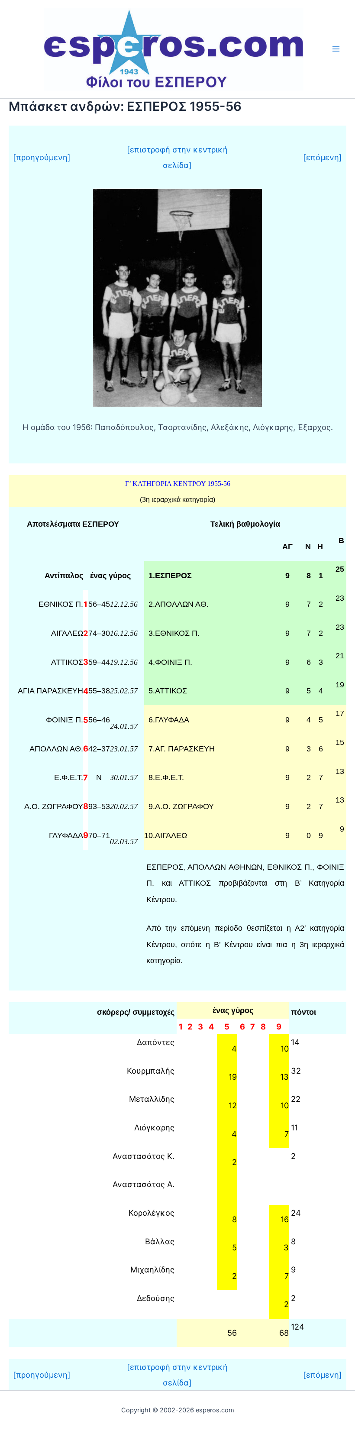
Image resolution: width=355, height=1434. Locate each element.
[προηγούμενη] (42, 157)
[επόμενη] (322, 157)
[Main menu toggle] (336, 49)
